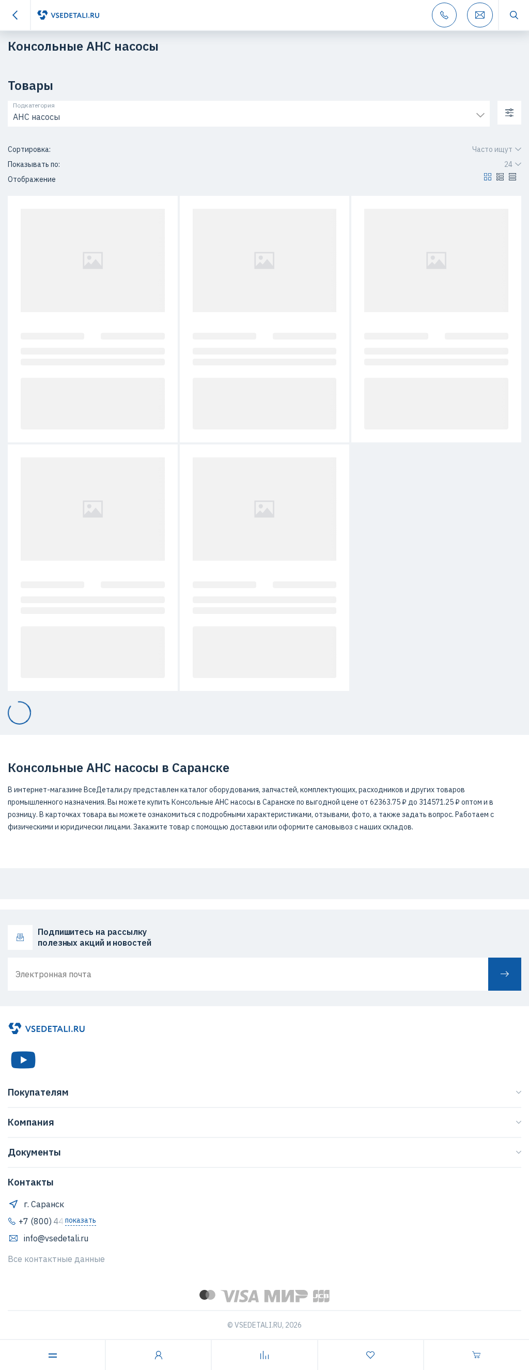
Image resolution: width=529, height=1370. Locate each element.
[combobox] (249, 114)
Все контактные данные (56, 1259)
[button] (487, 179)
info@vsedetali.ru (56, 1238)
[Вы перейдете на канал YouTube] (23, 1060)
